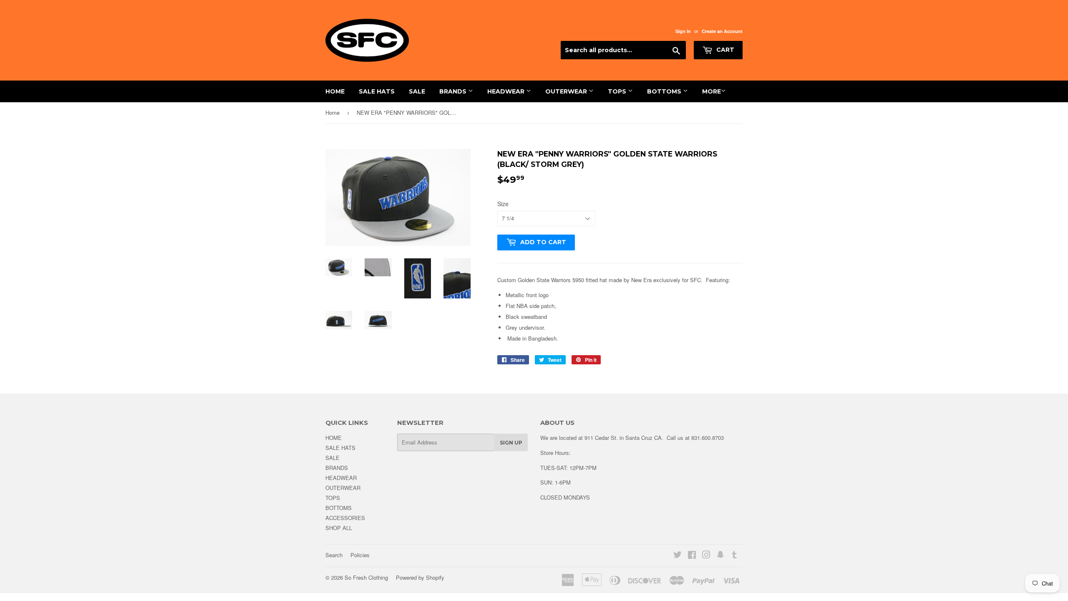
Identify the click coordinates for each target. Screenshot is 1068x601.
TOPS (618, 91)
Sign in (683, 31)
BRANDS (453, 91)
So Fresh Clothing (366, 577)
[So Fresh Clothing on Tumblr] (734, 556)
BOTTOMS (665, 91)
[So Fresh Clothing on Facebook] (692, 556)
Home (332, 112)
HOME (335, 91)
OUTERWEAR (567, 91)
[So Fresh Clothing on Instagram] (706, 556)
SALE (417, 91)
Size (503, 203)
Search (334, 555)
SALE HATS (377, 91)
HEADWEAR (506, 91)
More (711, 91)
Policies (360, 555)
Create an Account (722, 31)
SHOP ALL (338, 528)
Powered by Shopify (420, 577)
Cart (724, 49)
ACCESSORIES (345, 518)
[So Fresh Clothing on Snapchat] (720, 556)
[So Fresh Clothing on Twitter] (677, 556)
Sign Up (511, 442)
